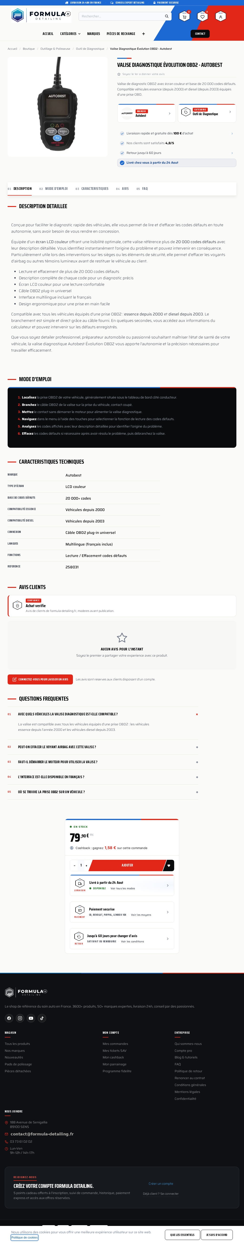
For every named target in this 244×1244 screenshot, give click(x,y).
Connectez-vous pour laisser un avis (43, 679)
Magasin (10, 1033)
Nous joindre (14, 1111)
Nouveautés (14, 1057)
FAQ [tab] (142, 189)
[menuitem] (48, 34)
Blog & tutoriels (186, 1057)
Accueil (12, 49)
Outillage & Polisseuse (55, 49)
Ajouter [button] (127, 865)
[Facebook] (9, 1018)
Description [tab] (20, 189)
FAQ (178, 1064)
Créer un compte (161, 1183)
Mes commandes (115, 1044)
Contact (200, 33)
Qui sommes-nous (188, 1044)
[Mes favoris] (202, 17)
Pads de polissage (18, 1064)
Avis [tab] (122, 189)
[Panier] (184, 17)
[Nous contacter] (42, 1134)
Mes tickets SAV (115, 1051)
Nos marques (15, 1051)
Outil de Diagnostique (90, 49)
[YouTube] (31, 1018)
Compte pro (183, 1051)
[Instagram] (20, 1018)
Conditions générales (190, 1085)
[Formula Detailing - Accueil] (26, 992)
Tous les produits (17, 1044)
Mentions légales (187, 1092)
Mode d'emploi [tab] (53, 189)
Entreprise (182, 1033)
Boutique (29, 49)
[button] (168, 865)
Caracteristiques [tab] (92, 189)
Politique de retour (188, 1071)
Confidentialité (185, 1099)
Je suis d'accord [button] (216, 1234)
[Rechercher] (167, 16)
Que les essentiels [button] (182, 1234)
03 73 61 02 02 (21, 1142)
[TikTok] (42, 1018)
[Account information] (220, 17)
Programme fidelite (117, 1071)
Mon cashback (113, 1057)
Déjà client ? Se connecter (161, 1193)
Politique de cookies (24, 1237)
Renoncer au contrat (190, 1078)
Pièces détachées (18, 1071)
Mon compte (111, 1033)
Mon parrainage (115, 1064)
